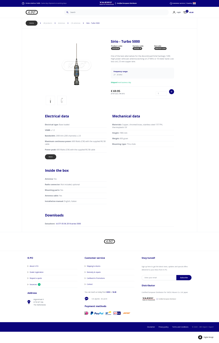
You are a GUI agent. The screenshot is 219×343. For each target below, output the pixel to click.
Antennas (61, 23)
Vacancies (35, 284)
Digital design (209, 337)
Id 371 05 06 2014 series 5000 (68, 223)
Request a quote (36, 278)
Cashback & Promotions (96, 278)
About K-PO (34, 266)
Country (189, 3)
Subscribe (184, 277)
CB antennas (75, 23)
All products (47, 23)
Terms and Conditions (180, 327)
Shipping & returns (93, 266)
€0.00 (191, 12)
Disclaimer (151, 327)
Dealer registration (36, 272)
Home (31, 23)
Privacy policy (163, 327)
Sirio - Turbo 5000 (93, 23)
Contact (90, 284)
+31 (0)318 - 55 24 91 (99, 299)
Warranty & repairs (94, 272)
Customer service (178, 3)
